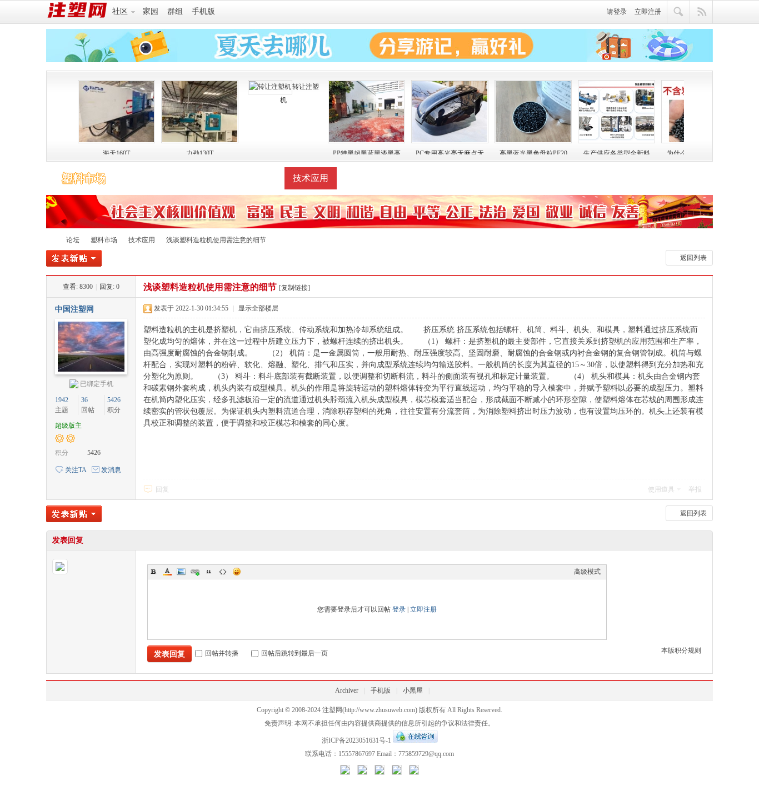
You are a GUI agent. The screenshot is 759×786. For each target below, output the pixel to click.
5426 (114, 400)
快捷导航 (701, 12)
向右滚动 (695, 114)
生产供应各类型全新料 (616, 151)
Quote (208, 571)
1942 (61, 400)
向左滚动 (63, 114)
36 (84, 400)
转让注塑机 (299, 93)
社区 (120, 11)
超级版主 (68, 425)
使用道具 (661, 489)
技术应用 (310, 178)
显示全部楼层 (258, 308)
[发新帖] (74, 259)
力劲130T (199, 151)
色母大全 (205, 178)
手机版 (203, 11)
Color (167, 571)
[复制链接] (294, 288)
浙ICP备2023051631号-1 (356, 740)
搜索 (678, 12)
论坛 (72, 240)
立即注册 (648, 12)
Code (222, 571)
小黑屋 (413, 690)
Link (195, 571)
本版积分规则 (681, 650)
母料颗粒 (152, 178)
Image (181, 571)
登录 (399, 609)
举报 (695, 489)
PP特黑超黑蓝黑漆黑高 (367, 151)
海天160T (116, 151)
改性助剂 (258, 178)
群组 (175, 11)
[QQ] (415, 740)
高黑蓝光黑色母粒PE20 (533, 151)
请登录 (617, 12)
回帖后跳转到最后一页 (294, 653)
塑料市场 (84, 178)
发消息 (111, 470)
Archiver (346, 690)
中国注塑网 (74, 309)
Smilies (236, 571)
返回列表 (693, 258)
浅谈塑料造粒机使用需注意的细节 (216, 240)
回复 (162, 489)
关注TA (76, 470)
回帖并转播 (221, 653)
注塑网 (50, 239)
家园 (150, 11)
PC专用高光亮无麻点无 (450, 151)
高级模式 (587, 571)
